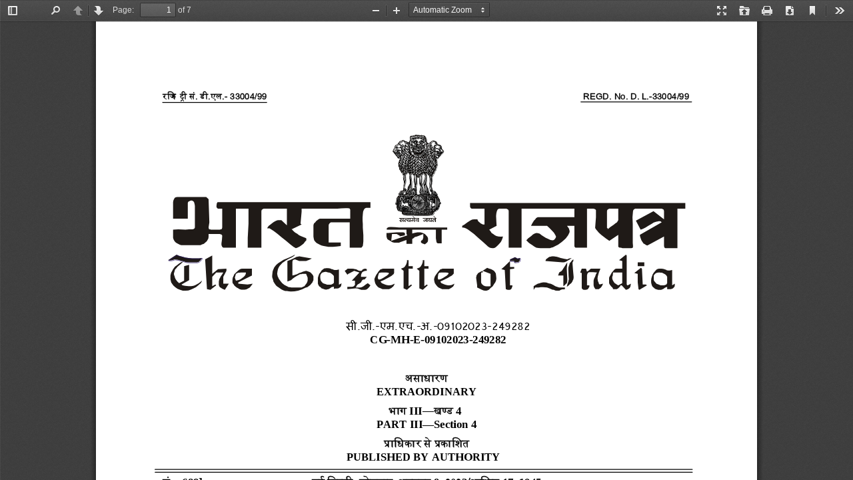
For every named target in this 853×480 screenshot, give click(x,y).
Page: (123, 10)
